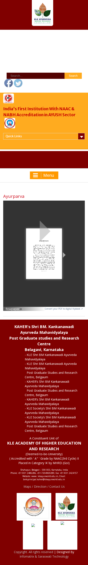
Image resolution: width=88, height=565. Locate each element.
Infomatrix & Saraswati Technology (44, 556)
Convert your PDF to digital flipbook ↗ (64, 308)
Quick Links (14, 136)
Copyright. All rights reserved (34, 552)
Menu (48, 175)
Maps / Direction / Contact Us (44, 486)
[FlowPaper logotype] (14, 308)
